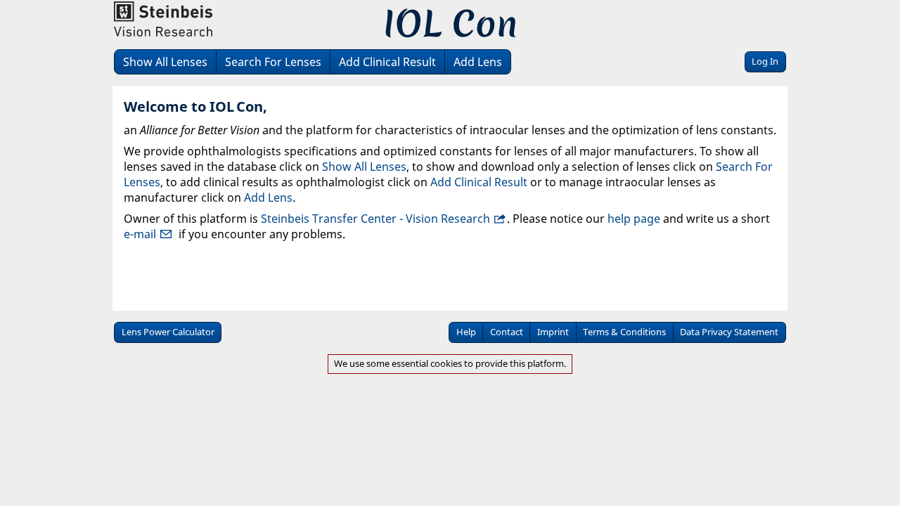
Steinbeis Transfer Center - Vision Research (375, 218)
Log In (765, 61)
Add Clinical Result (387, 62)
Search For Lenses (273, 62)
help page (634, 218)
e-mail (140, 234)
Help (466, 331)
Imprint (553, 331)
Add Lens (478, 62)
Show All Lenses (165, 62)
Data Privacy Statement (729, 331)
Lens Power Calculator (168, 331)
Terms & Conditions (624, 331)
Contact (506, 331)
